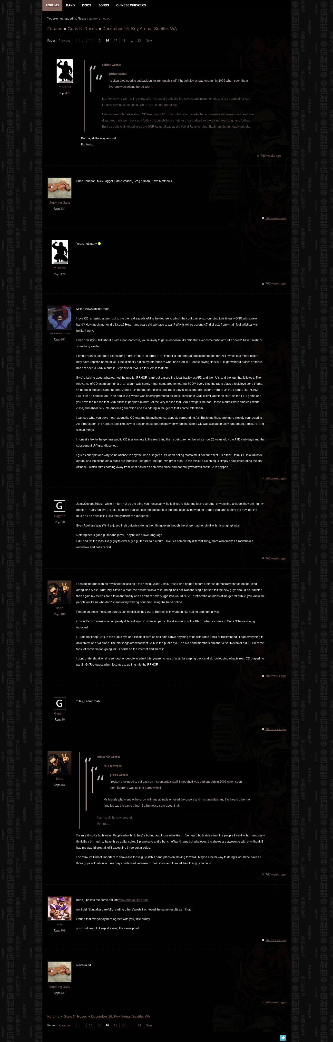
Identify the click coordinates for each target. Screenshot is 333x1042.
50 (63, 522)
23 (139, 40)
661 (63, 339)
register (92, 18)
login (105, 18)
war (59, 924)
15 (99, 40)
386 (63, 614)
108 (63, 930)
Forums (54, 28)
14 (90, 40)
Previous (64, 40)
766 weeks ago (271, 156)
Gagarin (59, 516)
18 (124, 40)
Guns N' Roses (82, 28)
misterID (65, 87)
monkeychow (60, 333)
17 (115, 40)
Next (149, 40)
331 (63, 208)
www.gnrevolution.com (133, 900)
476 (67, 93)
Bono (60, 608)
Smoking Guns (59, 202)
